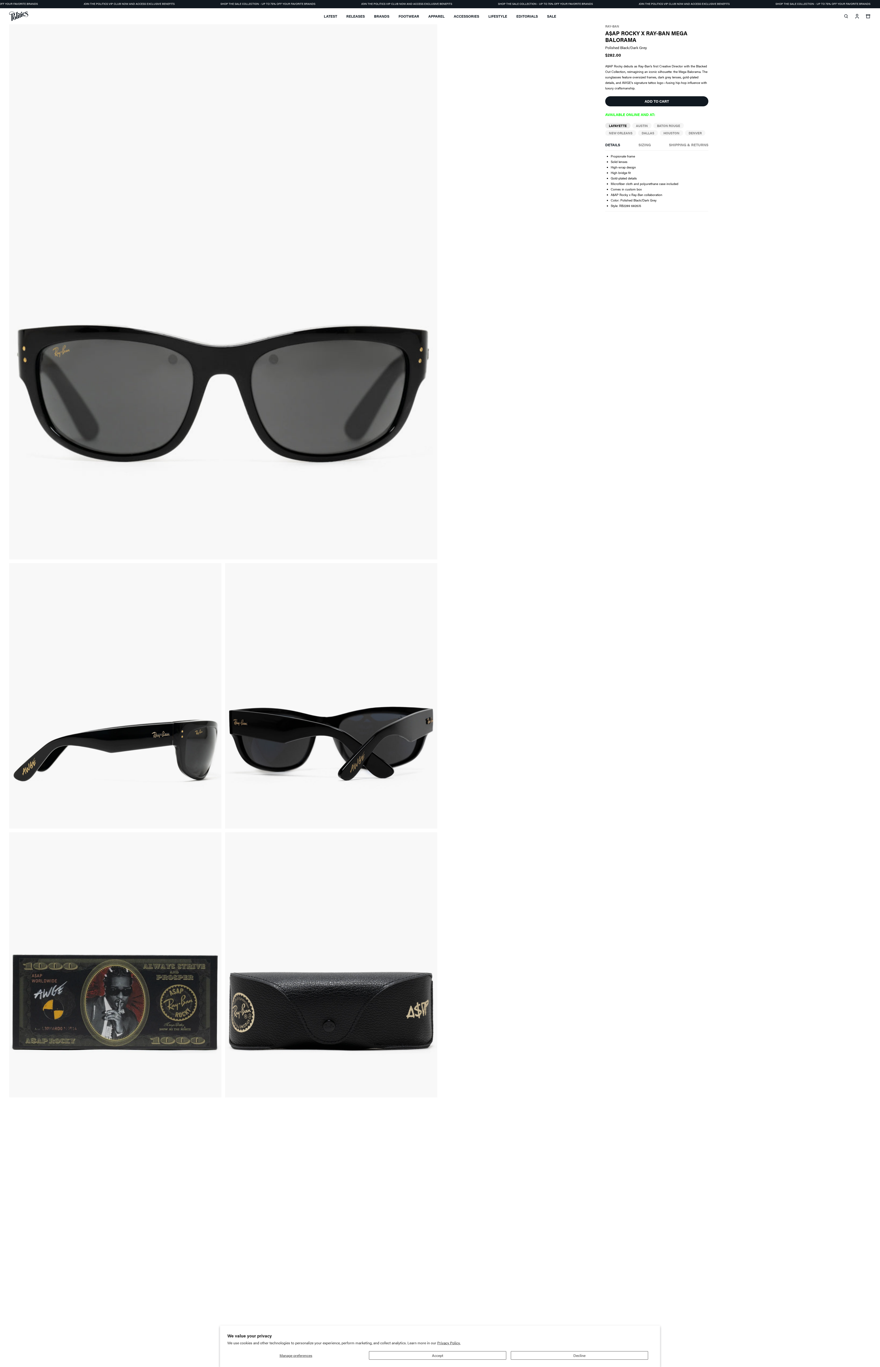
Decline (579, 1355)
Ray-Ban (612, 26)
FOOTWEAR (409, 16)
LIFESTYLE (497, 16)
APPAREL (436, 16)
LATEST (330, 16)
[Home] (18, 16)
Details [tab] (612, 144)
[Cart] (868, 16)
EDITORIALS (527, 16)
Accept (437, 1355)
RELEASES (355, 16)
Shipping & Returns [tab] (688, 144)
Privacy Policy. (448, 1342)
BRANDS (381, 16)
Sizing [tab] (644, 144)
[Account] (857, 16)
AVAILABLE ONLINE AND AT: (630, 114)
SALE (551, 16)
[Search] (846, 16)
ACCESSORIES (466, 16)
